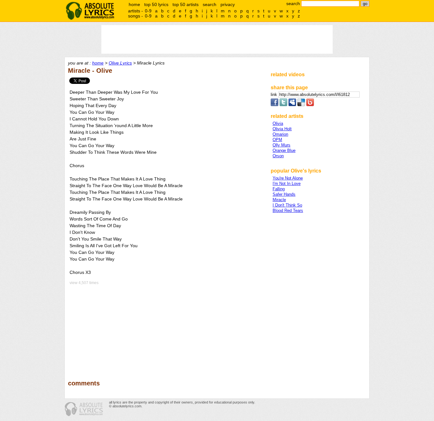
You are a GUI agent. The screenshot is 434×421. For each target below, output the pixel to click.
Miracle (279, 199)
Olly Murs (281, 145)
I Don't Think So (287, 205)
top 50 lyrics (156, 4)
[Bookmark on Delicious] (301, 104)
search (209, 4)
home (134, 4)
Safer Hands (284, 194)
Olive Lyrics (120, 62)
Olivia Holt (282, 128)
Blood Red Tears (288, 210)
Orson (278, 155)
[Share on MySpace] (292, 104)
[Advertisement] (166, 328)
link (274, 94)
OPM (277, 139)
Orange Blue (284, 150)
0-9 (148, 10)
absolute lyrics (89, 11)
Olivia (278, 123)
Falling (279, 189)
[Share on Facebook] (274, 104)
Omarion (280, 134)
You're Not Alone (288, 178)
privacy (227, 4)
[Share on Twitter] (283, 104)
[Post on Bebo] (310, 104)
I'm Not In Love (287, 183)
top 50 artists (186, 4)
